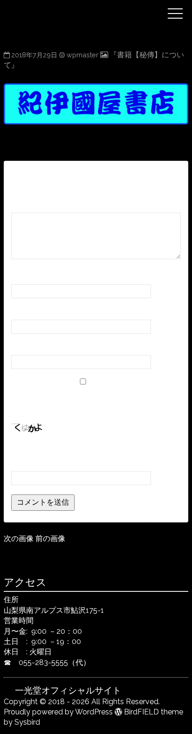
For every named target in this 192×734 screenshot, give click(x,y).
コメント (29, 203)
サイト (22, 346)
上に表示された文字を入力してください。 (82, 449)
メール (25, 311)
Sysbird (27, 722)
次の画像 (19, 538)
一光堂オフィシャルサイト (88, 6)
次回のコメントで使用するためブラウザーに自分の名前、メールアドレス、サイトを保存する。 (93, 401)
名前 (21, 275)
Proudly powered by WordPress (58, 711)
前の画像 (50, 538)
